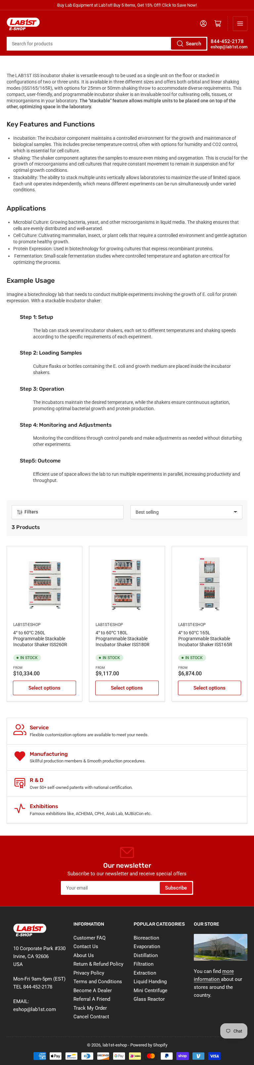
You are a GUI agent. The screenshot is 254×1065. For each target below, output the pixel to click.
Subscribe (176, 888)
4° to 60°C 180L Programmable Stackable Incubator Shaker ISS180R (122, 638)
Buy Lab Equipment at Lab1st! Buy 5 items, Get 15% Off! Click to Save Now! (127, 5)
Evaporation (147, 946)
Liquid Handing (150, 982)
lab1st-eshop (27, 624)
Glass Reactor (149, 999)
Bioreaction (146, 938)
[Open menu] (240, 23)
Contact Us (85, 946)
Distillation (146, 955)
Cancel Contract (91, 1017)
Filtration (143, 964)
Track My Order (90, 1008)
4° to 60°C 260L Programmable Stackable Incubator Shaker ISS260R (40, 638)
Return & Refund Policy (98, 964)
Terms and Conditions (97, 982)
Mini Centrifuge (150, 990)
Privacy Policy (88, 973)
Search (193, 44)
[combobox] (107, 44)
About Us (83, 955)
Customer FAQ (89, 938)
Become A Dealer (92, 990)
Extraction (145, 973)
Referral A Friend (91, 999)
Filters (31, 511)
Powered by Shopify (148, 1044)
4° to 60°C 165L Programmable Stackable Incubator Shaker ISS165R (205, 638)
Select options (44, 688)
